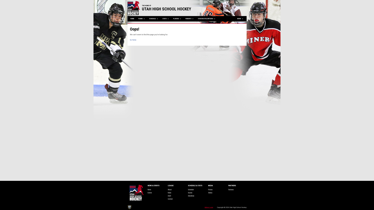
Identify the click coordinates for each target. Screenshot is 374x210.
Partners (231, 189)
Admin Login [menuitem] (209, 207)
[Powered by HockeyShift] (129, 207)
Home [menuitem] (132, 19)
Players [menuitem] (177, 19)
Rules (169, 192)
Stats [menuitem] (165, 19)
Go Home (133, 40)
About (170, 189)
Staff (169, 195)
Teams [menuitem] (141, 19)
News (149, 189)
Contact (170, 199)
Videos (210, 192)
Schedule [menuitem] (154, 19)
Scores (190, 192)
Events (150, 192)
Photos (210, 189)
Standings (191, 195)
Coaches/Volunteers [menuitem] (207, 19)
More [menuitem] (240, 19)
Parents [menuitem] (189, 19)
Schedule (191, 189)
